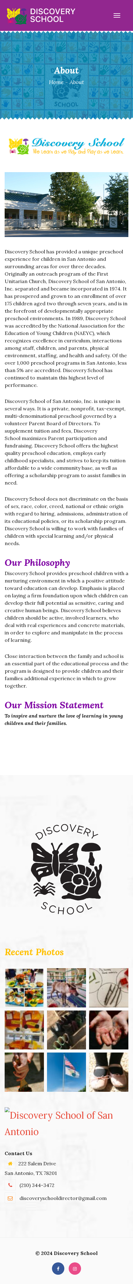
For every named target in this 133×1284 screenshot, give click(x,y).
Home (56, 82)
